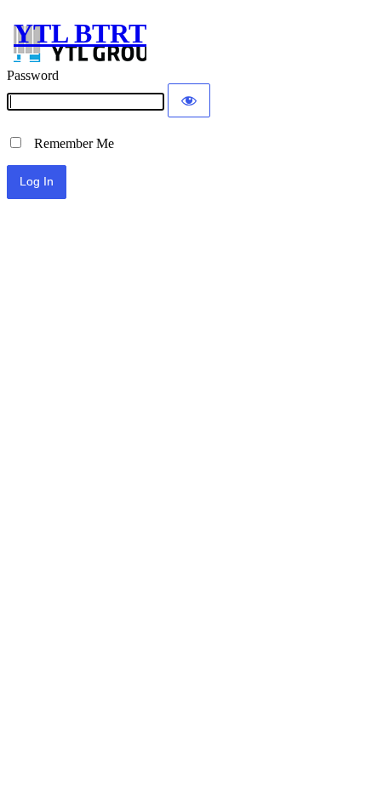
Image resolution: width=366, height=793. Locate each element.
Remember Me (69, 143)
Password (33, 75)
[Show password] (189, 100)
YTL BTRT (80, 33)
